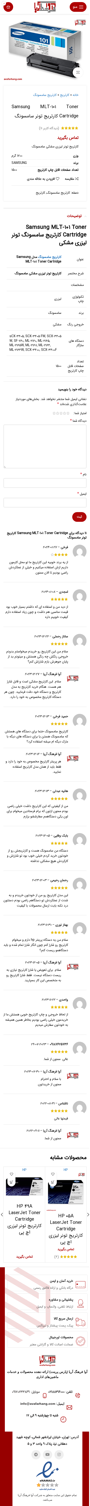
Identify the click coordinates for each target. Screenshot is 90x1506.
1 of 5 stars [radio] (68, 413)
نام (83, 474)
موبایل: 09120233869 (26, 1391)
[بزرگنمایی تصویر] (78, 72)
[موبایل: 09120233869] (44, 1395)
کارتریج (64, 95)
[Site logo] (45, 6)
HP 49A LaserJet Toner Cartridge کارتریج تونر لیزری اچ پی (24, 1219)
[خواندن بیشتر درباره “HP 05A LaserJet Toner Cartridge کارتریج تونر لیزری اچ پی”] (53, 1182)
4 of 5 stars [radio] (57, 413)
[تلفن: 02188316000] (77, 1395)
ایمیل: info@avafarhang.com (42, 1403)
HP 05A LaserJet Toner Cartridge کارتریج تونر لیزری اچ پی (66, 1229)
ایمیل (82, 493)
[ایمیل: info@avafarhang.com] (69, 1407)
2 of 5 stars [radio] (64, 413)
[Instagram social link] (59, 1454)
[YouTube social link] (47, 1454)
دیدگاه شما (78, 420)
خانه (75, 95)
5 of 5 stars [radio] (54, 413)
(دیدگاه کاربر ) (49, 128)
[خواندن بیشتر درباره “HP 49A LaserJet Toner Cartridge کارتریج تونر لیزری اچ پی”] (11, 1182)
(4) (56, 1257)
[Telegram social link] (36, 1454)
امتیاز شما (81, 413)
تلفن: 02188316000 (60, 1391)
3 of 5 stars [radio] (61, 413)
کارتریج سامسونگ (45, 95)
